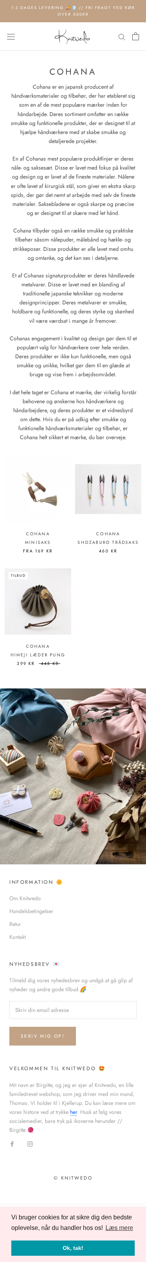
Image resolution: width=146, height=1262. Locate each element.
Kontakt (17, 937)
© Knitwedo (73, 1178)
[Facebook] (12, 1143)
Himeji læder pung (38, 655)
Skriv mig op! (43, 1036)
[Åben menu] (11, 37)
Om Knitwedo (25, 898)
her (73, 1112)
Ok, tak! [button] (73, 1248)
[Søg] (121, 36)
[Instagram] (30, 1143)
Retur (15, 924)
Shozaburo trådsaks (108, 542)
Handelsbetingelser (31, 911)
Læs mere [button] (119, 1227)
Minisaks (38, 542)
